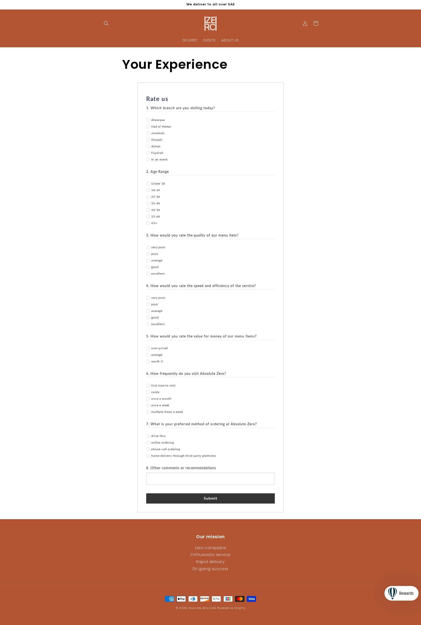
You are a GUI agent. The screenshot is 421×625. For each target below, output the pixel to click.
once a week (160, 405)
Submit (211, 498)
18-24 (155, 190)
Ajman (156, 146)
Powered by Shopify (231, 608)
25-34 (155, 196)
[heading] (210, 99)
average (157, 260)
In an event (159, 159)
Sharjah (157, 139)
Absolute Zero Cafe (202, 608)
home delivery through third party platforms (183, 455)
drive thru (158, 436)
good (155, 267)
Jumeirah (158, 133)
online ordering (162, 442)
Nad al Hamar (161, 126)
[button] (106, 23)
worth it (157, 361)
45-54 (155, 209)
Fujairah (157, 152)
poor (154, 253)
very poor (158, 247)
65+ (154, 223)
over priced (159, 348)
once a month (161, 398)
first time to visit (163, 385)
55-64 (155, 216)
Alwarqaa (158, 120)
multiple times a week (167, 411)
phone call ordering (165, 449)
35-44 (155, 203)
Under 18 (158, 183)
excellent (158, 273)
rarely (155, 392)
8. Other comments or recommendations (181, 468)
